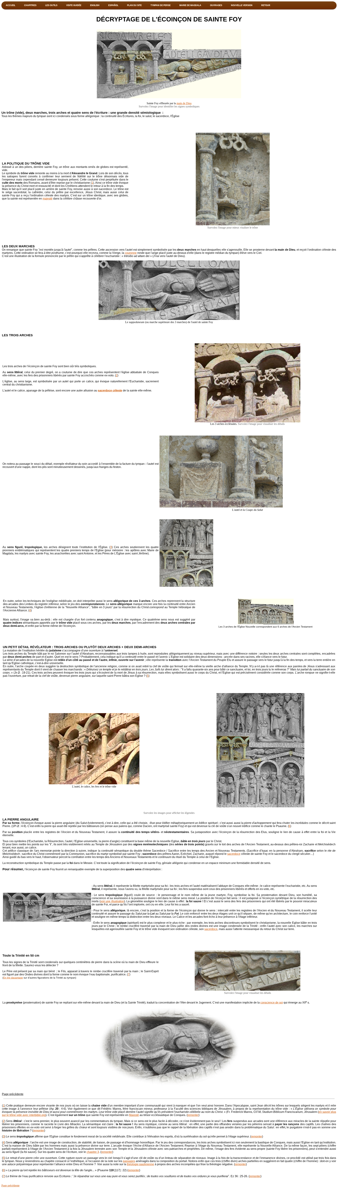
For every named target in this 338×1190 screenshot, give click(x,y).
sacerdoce (233, 853)
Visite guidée (73, 5)
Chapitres (30, 5)
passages (129, 1161)
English (94, 5)
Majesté (134, 1115)
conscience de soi (271, 1002)
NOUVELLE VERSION (241, 5)
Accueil (10, 5)
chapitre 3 (93, 1151)
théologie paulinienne (140, 1164)
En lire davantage (13, 977)
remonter (193, 1115)
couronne (131, 252)
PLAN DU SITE (134, 5)
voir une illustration (112, 901)
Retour (265, 5)
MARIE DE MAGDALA (190, 5)
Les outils (51, 5)
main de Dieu (184, 103)
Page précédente (12, 1094)
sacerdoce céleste (110, 390)
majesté (47, 198)
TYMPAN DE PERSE (161, 5)
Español (113, 5)
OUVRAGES (216, 5)
